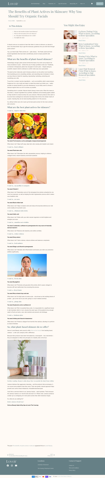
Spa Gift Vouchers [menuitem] (62, 3)
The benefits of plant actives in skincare (24, 445)
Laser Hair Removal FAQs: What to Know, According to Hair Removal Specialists (87, 72)
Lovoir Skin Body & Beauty (64, 476)
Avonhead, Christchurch (43, 464)
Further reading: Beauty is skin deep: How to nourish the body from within (30, 381)
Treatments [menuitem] (51, 3)
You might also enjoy (19, 37)
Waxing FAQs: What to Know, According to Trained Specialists (88, 58)
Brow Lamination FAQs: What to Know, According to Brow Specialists (89, 46)
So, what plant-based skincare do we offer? (25, 35)
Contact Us (71, 465)
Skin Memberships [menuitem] (35, 3)
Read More (82, 40)
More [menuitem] (81, 3)
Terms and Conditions (74, 468)
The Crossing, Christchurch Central (45, 468)
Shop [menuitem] (44, 3)
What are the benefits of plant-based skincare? (26, 31)
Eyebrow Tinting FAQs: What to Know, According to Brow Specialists (89, 33)
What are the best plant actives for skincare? (25, 33)
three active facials (36, 330)
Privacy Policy (72, 470)
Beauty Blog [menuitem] (72, 3)
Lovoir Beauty (48, 445)
